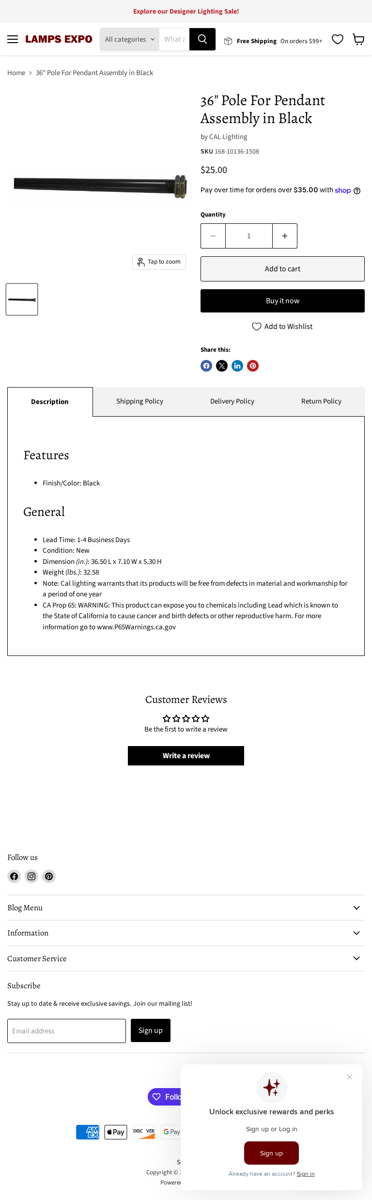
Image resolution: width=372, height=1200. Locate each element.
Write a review (186, 755)
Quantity (213, 214)
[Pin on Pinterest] (253, 366)
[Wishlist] (337, 39)
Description (50, 402)
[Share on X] (222, 366)
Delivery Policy (232, 401)
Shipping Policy (139, 401)
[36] (21, 299)
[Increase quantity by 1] (285, 236)
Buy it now (282, 301)
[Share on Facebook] (206, 366)
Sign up (151, 1030)
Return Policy (321, 401)
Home (16, 73)
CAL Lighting (228, 137)
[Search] (202, 39)
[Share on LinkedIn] (237, 366)
